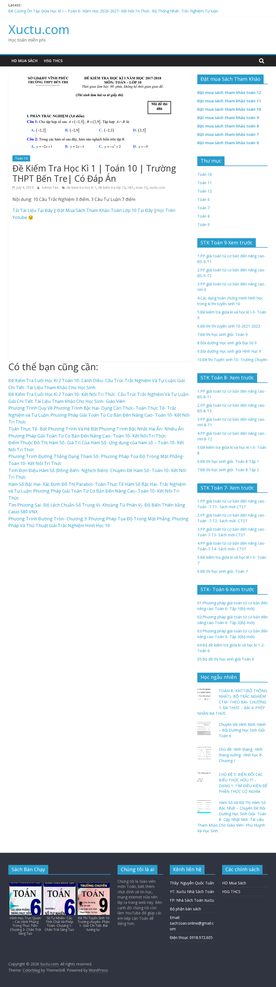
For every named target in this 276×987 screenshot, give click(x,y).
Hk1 (131, 187)
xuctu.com (157, 187)
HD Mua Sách (24, 60)
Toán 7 (203, 207)
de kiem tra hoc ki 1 (81, 187)
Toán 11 (204, 182)
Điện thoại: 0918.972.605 (191, 937)
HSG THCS (53, 60)
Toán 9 (203, 224)
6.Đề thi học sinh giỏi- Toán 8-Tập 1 (228, 461)
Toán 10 (21, 158)
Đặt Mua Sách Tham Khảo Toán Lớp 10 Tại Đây (105, 210)
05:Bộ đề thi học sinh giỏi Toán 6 (225, 659)
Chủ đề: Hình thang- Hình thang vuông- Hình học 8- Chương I (241, 755)
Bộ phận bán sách (185, 908)
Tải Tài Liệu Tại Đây (32, 210)
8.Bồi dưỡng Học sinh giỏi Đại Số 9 (227, 342)
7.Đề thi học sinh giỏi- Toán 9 (222, 334)
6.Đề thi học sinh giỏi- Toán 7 (222, 571)
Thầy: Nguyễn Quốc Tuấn (192, 882)
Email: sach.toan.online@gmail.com (192, 923)
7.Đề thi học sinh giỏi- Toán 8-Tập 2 (228, 469)
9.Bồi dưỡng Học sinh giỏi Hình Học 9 (229, 351)
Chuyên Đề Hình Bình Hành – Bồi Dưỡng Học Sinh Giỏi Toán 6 (242, 730)
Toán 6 (203, 199)
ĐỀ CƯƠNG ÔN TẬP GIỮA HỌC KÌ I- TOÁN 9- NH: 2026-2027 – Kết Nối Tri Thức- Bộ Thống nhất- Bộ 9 (97, 9)
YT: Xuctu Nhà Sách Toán (192, 891)
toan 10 (141, 187)
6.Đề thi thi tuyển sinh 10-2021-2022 (228, 326)
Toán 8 (203, 216)
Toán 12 (204, 191)
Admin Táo (50, 187)
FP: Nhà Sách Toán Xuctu (192, 900)
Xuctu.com (39, 29)
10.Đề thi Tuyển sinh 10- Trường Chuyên (232, 359)
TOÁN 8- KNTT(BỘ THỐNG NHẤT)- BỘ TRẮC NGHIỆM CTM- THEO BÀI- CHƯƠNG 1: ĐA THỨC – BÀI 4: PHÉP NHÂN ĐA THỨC (232, 702)
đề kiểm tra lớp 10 (112, 187)
